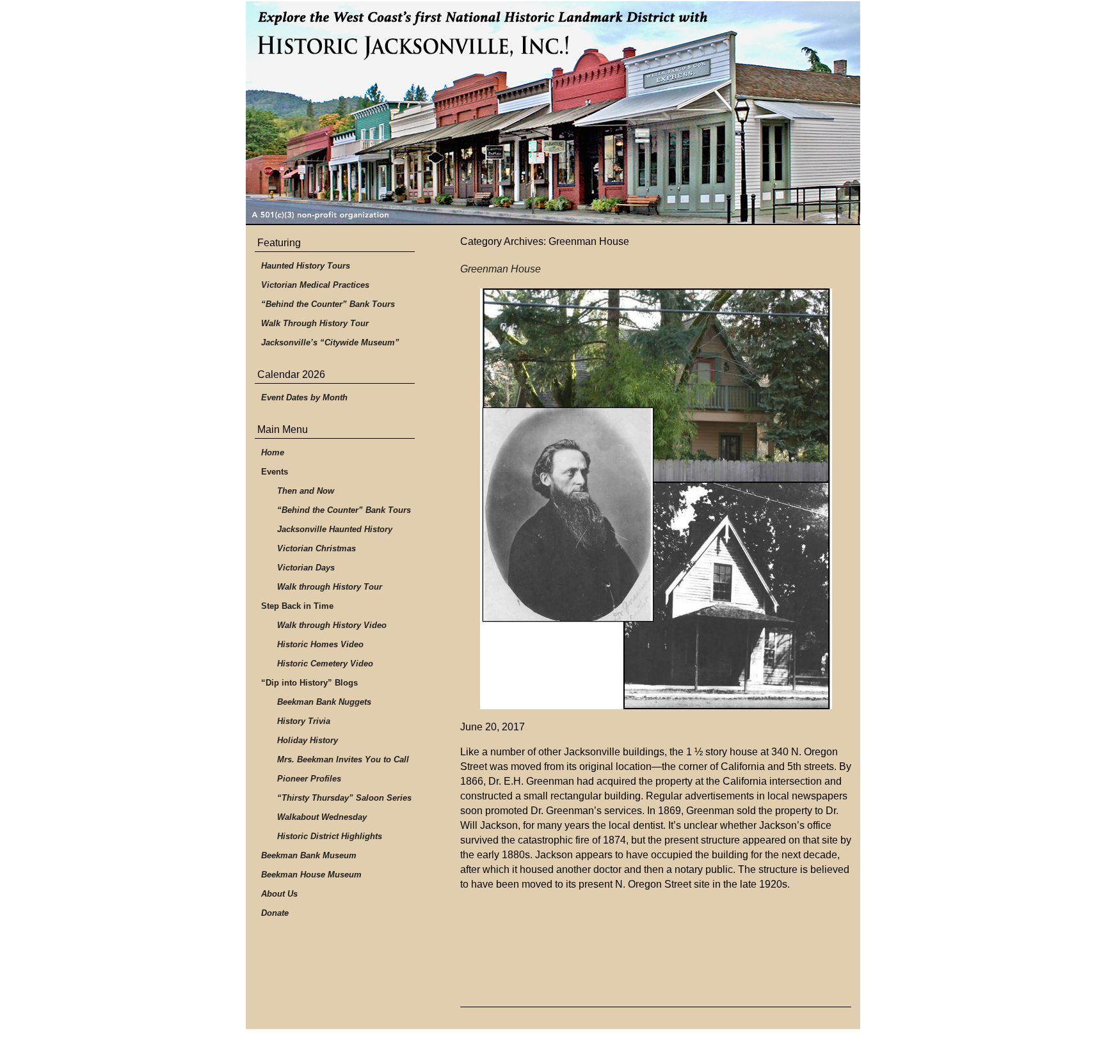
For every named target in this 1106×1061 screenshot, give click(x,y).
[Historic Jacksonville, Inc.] (553, 113)
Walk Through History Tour (315, 323)
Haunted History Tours (305, 266)
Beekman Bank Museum (309, 855)
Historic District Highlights (329, 836)
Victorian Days (306, 567)
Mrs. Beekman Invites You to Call (343, 759)
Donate (275, 913)
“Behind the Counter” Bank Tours (328, 304)
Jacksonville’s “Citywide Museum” (330, 342)
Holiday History (307, 740)
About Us (279, 894)
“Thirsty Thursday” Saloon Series (344, 798)
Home (272, 452)
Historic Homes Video (320, 644)
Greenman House (500, 268)
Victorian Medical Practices (315, 285)
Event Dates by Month (304, 397)
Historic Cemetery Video (325, 663)
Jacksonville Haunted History (334, 529)
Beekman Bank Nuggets (324, 702)
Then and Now (305, 491)
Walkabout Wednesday (322, 817)
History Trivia (303, 721)
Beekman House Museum (311, 874)
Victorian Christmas (316, 548)
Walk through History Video (332, 625)
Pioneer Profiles (309, 778)
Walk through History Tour (329, 587)
